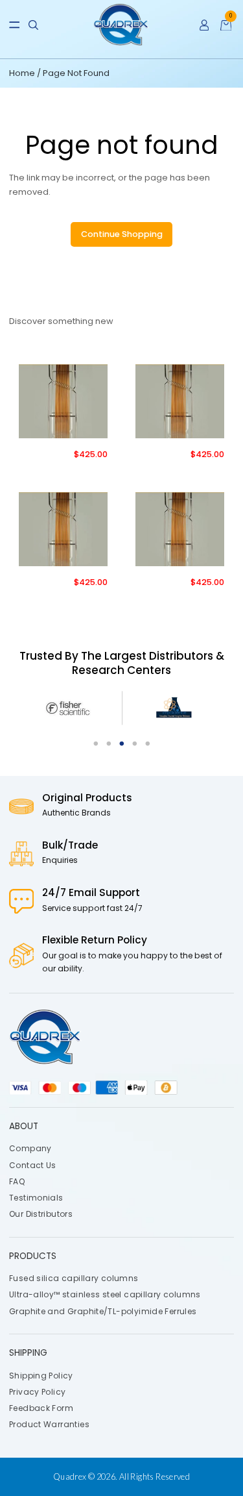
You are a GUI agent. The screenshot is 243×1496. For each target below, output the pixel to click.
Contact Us (32, 1164)
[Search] (33, 25)
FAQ (17, 1181)
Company (30, 1148)
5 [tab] (147, 744)
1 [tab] (95, 744)
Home (23, 73)
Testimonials (36, 1197)
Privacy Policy (37, 1391)
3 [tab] (121, 744)
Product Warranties (49, 1424)
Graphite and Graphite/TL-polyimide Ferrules (103, 1310)
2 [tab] (108, 744)
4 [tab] (134, 744)
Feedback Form (41, 1408)
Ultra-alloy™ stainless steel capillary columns (105, 1294)
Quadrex (70, 1476)
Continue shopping (122, 234)
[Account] (204, 25)
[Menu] (14, 25)
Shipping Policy (41, 1374)
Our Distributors (41, 1213)
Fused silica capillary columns (74, 1278)
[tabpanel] (69, 708)
